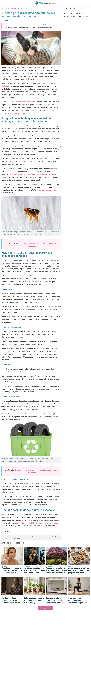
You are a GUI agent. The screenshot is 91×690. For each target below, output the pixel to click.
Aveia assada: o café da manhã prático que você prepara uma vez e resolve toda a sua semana (78, 570)
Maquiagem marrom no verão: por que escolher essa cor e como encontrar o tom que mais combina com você (11, 570)
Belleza (3, 566)
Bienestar (27, 566)
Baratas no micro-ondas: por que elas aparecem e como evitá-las (56, 600)
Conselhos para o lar (16, 8)
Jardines (49, 566)
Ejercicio (71, 596)
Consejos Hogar (51, 596)
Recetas (70, 566)
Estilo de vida (5, 8)
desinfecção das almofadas (25, 523)
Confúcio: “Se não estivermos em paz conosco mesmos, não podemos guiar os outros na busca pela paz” (11, 600)
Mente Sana (5, 596)
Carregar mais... (45, 608)
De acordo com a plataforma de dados (18, 102)
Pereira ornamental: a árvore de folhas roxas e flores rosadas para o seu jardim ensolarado (56, 570)
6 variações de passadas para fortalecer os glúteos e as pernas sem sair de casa (78, 600)
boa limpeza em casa (49, 190)
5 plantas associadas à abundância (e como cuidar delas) (34, 600)
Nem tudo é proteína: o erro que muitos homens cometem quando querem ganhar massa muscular (34, 570)
